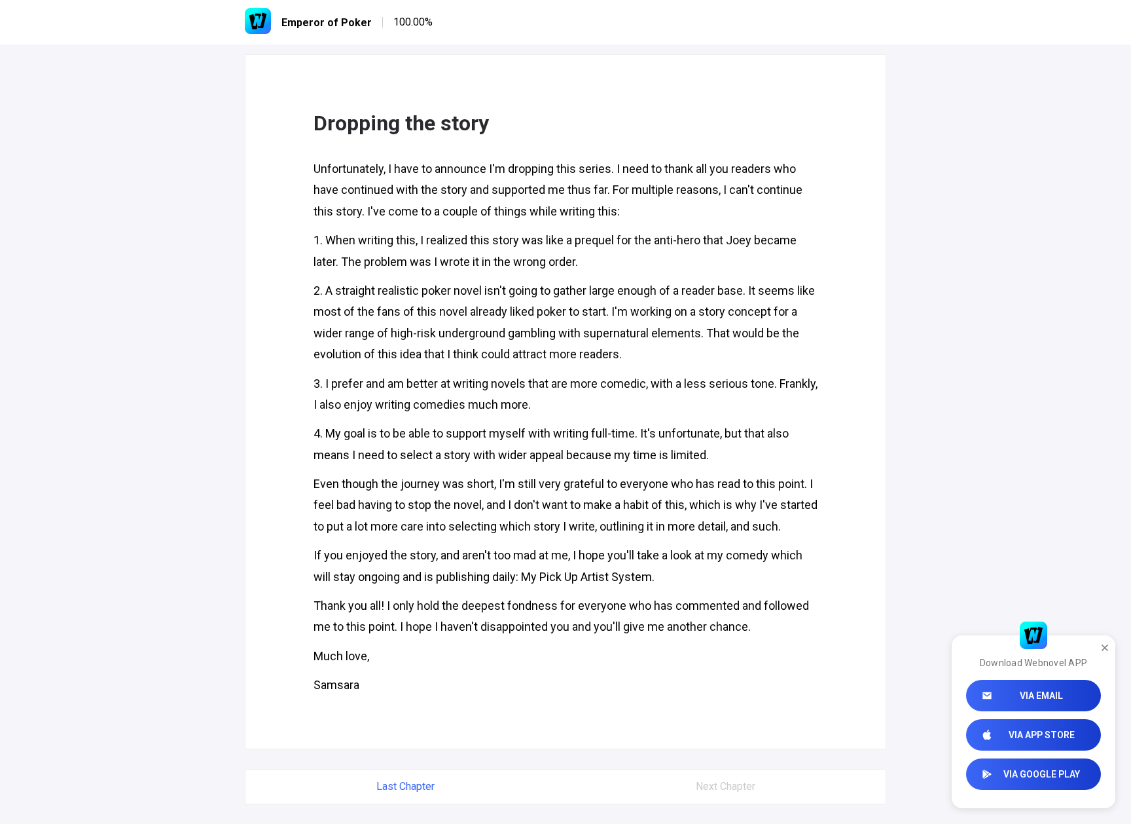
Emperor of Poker (326, 22)
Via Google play (1041, 774)
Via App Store (1042, 735)
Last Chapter (405, 786)
